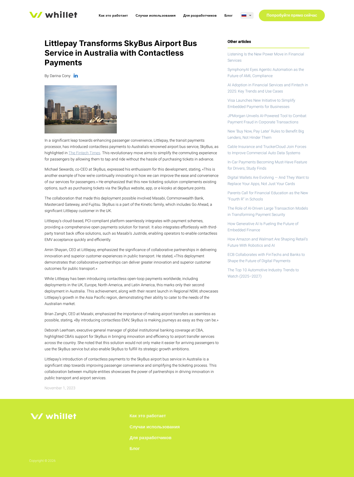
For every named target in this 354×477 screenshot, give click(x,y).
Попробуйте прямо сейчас (292, 16)
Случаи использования (156, 15)
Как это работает (113, 15)
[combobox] (247, 15)
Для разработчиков (200, 15)
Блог (228, 15)
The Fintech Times (84, 153)
